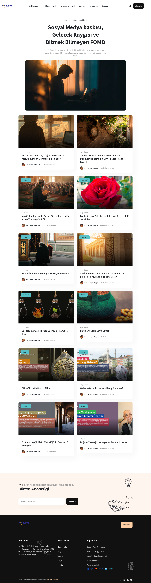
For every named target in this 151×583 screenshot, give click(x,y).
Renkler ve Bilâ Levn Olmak (95, 330)
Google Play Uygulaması (96, 547)
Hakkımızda (33, 6)
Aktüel (83, 352)
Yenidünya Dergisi (49, 6)
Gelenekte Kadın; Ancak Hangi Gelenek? (101, 388)
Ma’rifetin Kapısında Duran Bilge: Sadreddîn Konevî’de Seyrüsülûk (45, 217)
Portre (83, 295)
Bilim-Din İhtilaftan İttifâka (36, 388)
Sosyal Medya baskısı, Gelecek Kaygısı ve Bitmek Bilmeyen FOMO (75, 35)
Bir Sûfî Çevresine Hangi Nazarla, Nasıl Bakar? (46, 273)
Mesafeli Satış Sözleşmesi (97, 556)
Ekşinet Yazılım (52, 579)
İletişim (105, 6)
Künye (60, 560)
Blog (59, 551)
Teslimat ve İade (93, 565)
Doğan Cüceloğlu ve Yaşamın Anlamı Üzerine (103, 442)
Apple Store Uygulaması (96, 551)
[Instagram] (131, 579)
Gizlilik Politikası (93, 560)
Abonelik (138, 6)
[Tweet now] (124, 579)
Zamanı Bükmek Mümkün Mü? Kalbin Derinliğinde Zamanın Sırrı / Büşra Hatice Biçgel (101, 159)
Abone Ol (72, 501)
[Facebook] (120, 579)
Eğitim (25, 352)
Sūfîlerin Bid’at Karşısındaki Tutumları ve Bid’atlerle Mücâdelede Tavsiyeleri (102, 275)
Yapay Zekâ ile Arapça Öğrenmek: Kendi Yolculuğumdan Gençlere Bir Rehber (43, 157)
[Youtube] (127, 579)
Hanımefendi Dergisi (67, 6)
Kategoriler (94, 6)
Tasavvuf (26, 180)
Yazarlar (82, 6)
